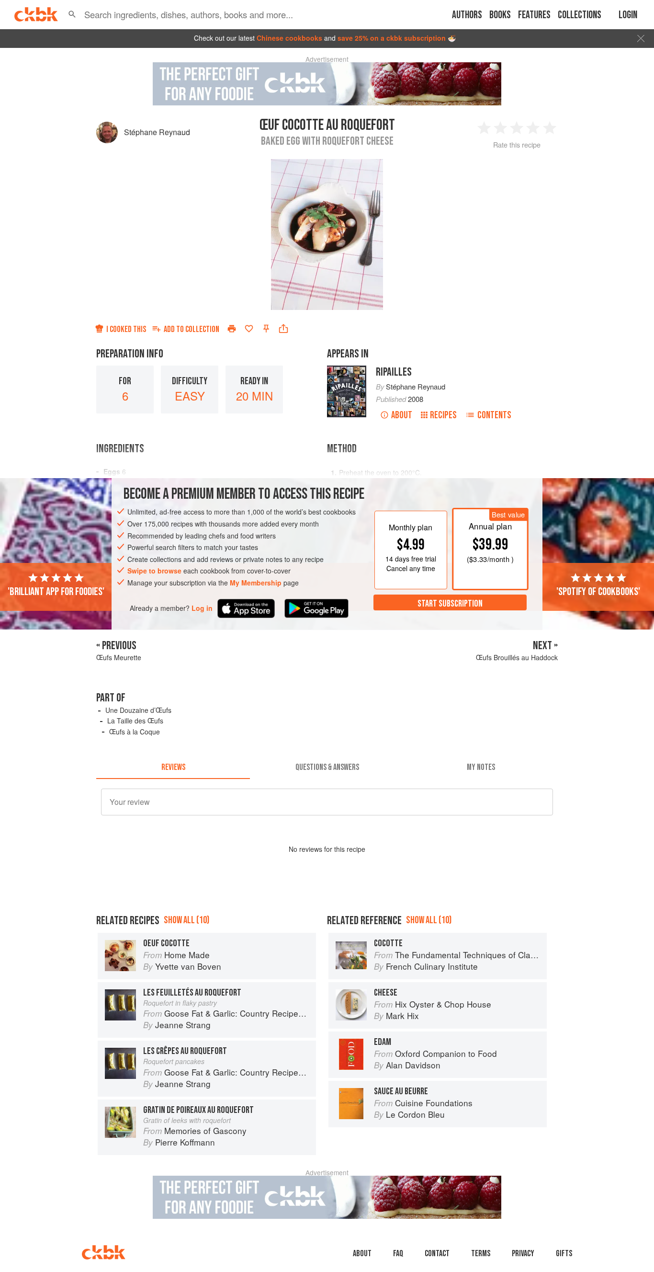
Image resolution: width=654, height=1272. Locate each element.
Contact (437, 1254)
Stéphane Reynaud (157, 132)
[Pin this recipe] (266, 328)
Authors (467, 15)
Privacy (523, 1254)
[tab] (173, 767)
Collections (579, 15)
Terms (480, 1254)
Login (628, 15)
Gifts (564, 1254)
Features (534, 15)
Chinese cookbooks (289, 38)
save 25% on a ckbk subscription (392, 38)
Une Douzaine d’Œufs (138, 710)
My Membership (256, 582)
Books (500, 15)
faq (398, 1254)
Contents (494, 415)
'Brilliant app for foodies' (56, 591)
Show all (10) (186, 920)
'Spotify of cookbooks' (598, 591)
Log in (202, 607)
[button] (72, 14)
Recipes (443, 415)
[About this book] (346, 370)
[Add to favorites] (249, 328)
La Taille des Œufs (135, 720)
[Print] (231, 328)
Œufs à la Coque (134, 731)
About (401, 415)
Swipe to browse (154, 570)
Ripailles (394, 372)
